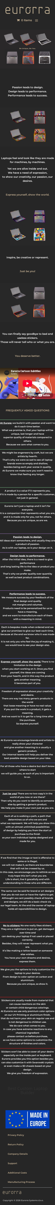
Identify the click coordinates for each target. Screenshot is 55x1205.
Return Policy (16, 1144)
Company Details (18, 1154)
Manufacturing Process (21, 1182)
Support (12, 1163)
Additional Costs (17, 1172)
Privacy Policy (16, 1135)
